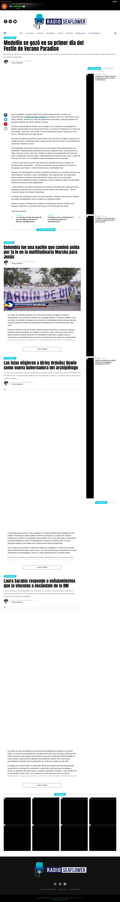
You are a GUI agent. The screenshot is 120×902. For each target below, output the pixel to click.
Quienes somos (74, 889)
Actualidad (30, 33)
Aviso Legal (63, 889)
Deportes (69, 33)
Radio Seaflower (17, 63)
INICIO (21, 33)
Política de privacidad (48, 889)
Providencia (50, 33)
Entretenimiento (94, 33)
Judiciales (40, 33)
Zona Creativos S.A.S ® (60, 899)
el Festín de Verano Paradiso (35, 117)
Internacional (81, 33)
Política (60, 33)
